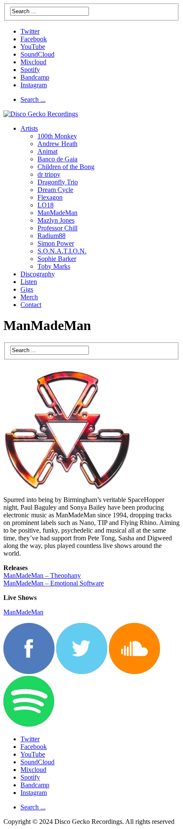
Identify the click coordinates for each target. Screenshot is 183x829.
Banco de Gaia (57, 159)
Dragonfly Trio (57, 182)
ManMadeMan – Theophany (42, 575)
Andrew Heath (57, 143)
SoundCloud (37, 54)
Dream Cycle (55, 189)
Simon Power (55, 243)
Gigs (26, 289)
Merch (29, 297)
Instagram (33, 85)
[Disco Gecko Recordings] (40, 114)
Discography (37, 274)
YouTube (32, 46)
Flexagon (50, 197)
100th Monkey (57, 136)
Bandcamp (34, 77)
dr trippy (48, 174)
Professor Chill (57, 228)
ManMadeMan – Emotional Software (53, 583)
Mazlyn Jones (55, 220)
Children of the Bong (65, 166)
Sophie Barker (56, 258)
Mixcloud (33, 62)
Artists (29, 128)
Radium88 (51, 235)
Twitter (30, 31)
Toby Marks (53, 266)
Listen (28, 281)
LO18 (45, 205)
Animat (47, 151)
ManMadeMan (57, 212)
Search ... (33, 99)
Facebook (33, 39)
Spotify (30, 69)
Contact (30, 304)
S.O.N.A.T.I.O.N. (61, 251)
